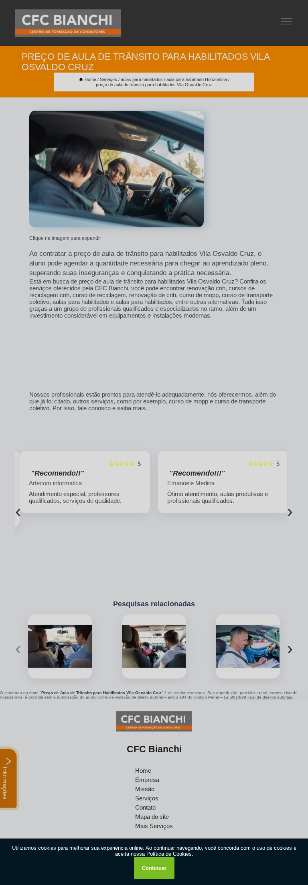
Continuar (154, 868)
